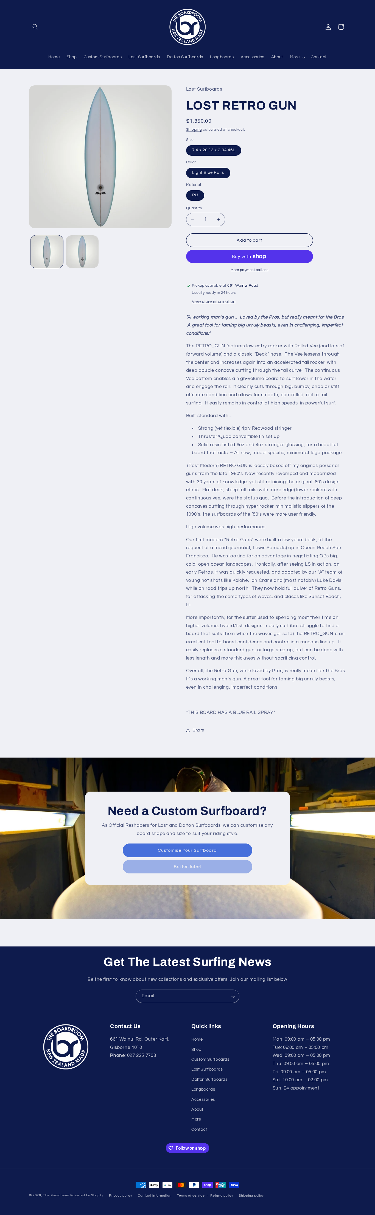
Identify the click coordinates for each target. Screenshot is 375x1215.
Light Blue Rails (208, 173)
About (197, 1109)
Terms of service (191, 1195)
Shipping (194, 130)
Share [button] (198, 730)
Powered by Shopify (86, 1195)
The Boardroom (56, 1195)
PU (195, 195)
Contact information (154, 1195)
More (196, 1119)
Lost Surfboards (207, 1069)
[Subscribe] (232, 996)
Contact (199, 1129)
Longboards (203, 1089)
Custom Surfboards (210, 1059)
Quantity (194, 208)
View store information (214, 302)
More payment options (249, 270)
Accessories (203, 1099)
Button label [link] (187, 867)
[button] (35, 27)
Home (197, 1039)
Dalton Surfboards (209, 1079)
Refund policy (221, 1195)
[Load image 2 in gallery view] (82, 251)
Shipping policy (251, 1195)
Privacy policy (120, 1195)
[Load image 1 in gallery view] (46, 251)
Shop (196, 1050)
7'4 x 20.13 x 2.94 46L (213, 150)
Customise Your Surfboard (187, 850)
